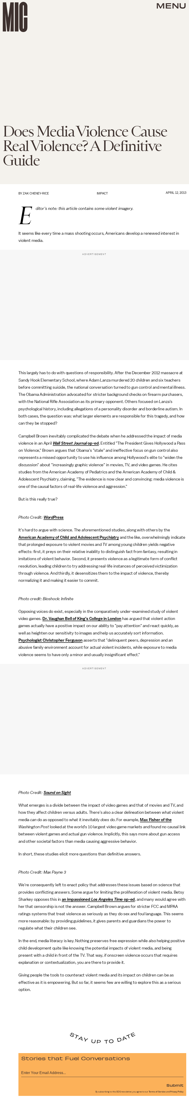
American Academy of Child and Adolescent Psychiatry (68, 537)
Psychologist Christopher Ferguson (50, 640)
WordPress (54, 517)
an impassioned (76, 899)
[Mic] (15, 17)
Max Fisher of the (155, 820)
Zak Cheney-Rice (36, 193)
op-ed (93, 443)
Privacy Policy (176, 1092)
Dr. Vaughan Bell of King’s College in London (81, 619)
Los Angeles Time (107, 899)
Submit (174, 1085)
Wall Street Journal (70, 443)
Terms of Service (157, 1092)
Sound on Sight (57, 793)
